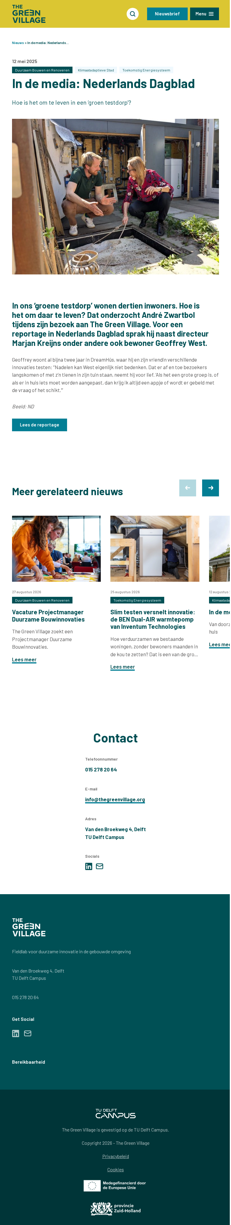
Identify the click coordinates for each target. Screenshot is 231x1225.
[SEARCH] (133, 14)
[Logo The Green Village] (29, 14)
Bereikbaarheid (28, 1062)
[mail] (99, 866)
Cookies (115, 1169)
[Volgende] (210, 488)
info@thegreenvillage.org (115, 799)
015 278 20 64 (25, 997)
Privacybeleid (115, 1156)
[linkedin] (88, 866)
